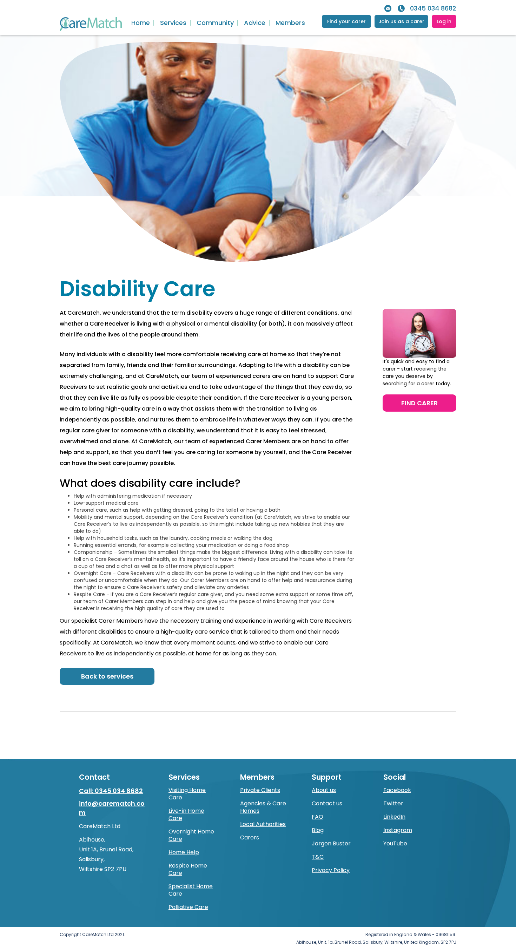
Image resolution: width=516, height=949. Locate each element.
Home (140, 22)
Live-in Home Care (186, 814)
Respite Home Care (187, 869)
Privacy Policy (331, 870)
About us (324, 790)
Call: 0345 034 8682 (111, 790)
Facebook (397, 790)
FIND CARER (419, 403)
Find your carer (346, 21)
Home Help (183, 852)
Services (173, 22)
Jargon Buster (331, 843)
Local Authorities (263, 824)
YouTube (395, 843)
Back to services (107, 676)
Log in (444, 21)
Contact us (327, 803)
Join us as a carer (401, 21)
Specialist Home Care (190, 890)
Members (290, 22)
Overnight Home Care (191, 835)
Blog (318, 830)
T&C (318, 856)
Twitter (393, 803)
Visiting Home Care (187, 793)
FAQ (317, 816)
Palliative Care (188, 907)
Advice (254, 22)
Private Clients (260, 790)
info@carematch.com (112, 808)
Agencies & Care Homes (263, 807)
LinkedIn (394, 816)
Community (215, 22)
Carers (249, 837)
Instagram (397, 830)
